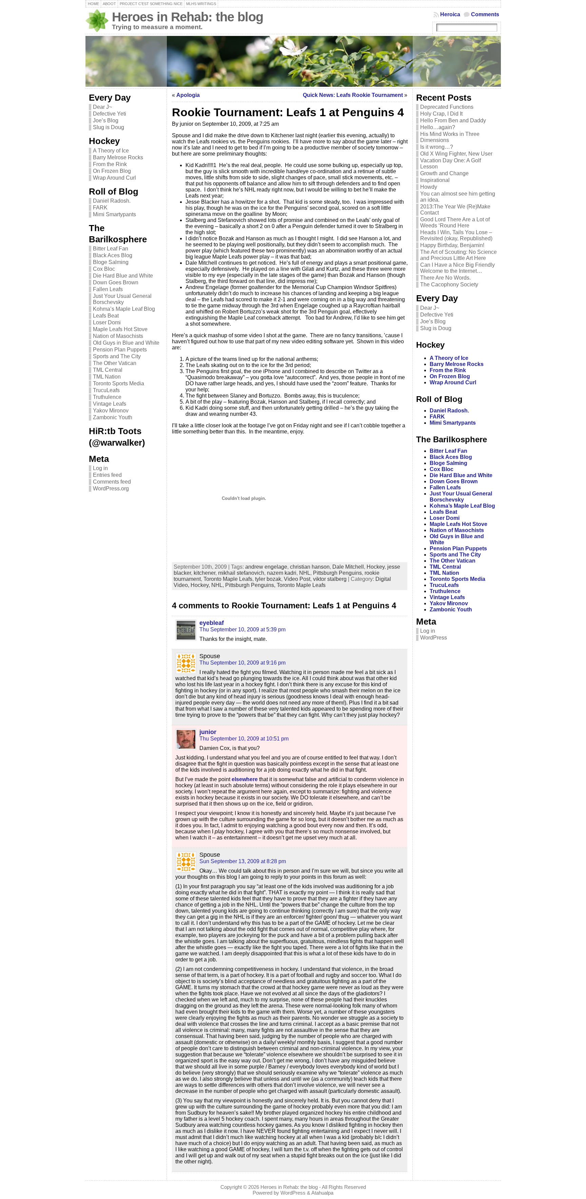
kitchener (204, 573)
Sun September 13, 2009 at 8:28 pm (242, 861)
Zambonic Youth (112, 417)
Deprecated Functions (446, 107)
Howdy (428, 187)
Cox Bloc (104, 269)
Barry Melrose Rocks (118, 157)
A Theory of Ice (111, 151)
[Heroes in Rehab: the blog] (293, 61)
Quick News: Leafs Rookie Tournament (353, 95)
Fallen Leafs (108, 289)
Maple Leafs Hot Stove (120, 329)
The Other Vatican (114, 363)
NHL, (218, 585)
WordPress (433, 638)
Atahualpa (322, 1193)
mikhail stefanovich (241, 573)
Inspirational (435, 180)
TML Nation (107, 377)
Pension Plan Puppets (120, 349)
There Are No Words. (445, 278)
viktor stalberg (330, 579)
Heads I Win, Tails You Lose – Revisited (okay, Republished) (456, 235)
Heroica (450, 14)
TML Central (107, 370)
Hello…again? (437, 127)
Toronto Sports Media (118, 383)
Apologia (188, 95)
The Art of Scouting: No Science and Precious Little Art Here (458, 255)
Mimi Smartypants (114, 214)
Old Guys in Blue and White (126, 343)
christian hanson (310, 567)
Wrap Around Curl (114, 178)
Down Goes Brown (115, 282)
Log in (100, 468)
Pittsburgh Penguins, (251, 585)
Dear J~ (102, 107)
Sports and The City (117, 356)
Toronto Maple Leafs (227, 579)
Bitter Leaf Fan (110, 248)
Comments (485, 14)
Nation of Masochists (118, 336)
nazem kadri (281, 573)
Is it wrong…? (436, 147)
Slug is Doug (108, 127)
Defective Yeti (109, 114)
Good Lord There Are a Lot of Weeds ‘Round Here (455, 222)
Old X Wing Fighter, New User (456, 154)
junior (207, 732)
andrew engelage (266, 567)
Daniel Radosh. (112, 201)
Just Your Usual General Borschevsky (122, 299)
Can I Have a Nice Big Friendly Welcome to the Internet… (457, 268)
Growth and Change (444, 173)
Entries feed (107, 475)
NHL (304, 573)
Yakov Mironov (111, 410)
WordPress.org (111, 488)
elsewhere (245, 779)
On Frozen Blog (112, 171)
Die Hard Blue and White (123, 276)
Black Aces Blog (112, 255)
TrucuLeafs (106, 390)
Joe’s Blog (105, 120)
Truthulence (107, 397)
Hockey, (201, 585)
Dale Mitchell (348, 567)
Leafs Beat (106, 316)
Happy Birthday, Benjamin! (452, 245)
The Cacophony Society (449, 284)
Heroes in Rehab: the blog (187, 16)
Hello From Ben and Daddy (453, 120)
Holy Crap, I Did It (441, 114)
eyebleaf (211, 622)
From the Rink (110, 164)
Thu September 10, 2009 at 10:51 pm (244, 738)
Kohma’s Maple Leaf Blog (124, 309)
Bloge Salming (111, 262)
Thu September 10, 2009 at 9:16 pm (242, 663)
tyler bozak (268, 579)
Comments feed (112, 482)
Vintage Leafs (109, 404)
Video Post (297, 579)
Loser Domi (107, 322)
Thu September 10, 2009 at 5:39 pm (242, 629)
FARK (100, 207)
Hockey (376, 567)
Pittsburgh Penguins (337, 573)
